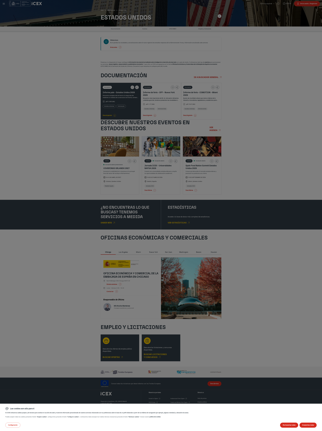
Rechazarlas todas (289, 425)
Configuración (13, 425)
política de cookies (155, 416)
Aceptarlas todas (308, 425)
